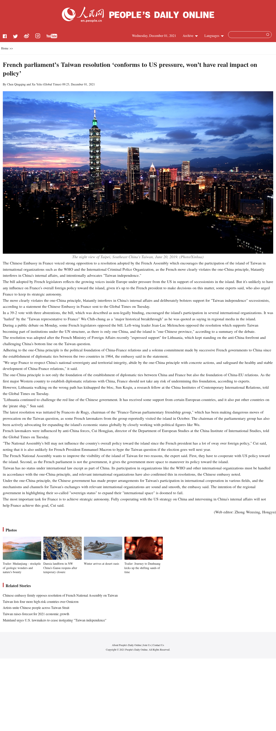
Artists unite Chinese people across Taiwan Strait (36, 607)
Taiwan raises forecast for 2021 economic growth (36, 614)
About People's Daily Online (126, 645)
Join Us (147, 645)
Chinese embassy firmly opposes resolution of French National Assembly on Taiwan (60, 595)
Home (4, 48)
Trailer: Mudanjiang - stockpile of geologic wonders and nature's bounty (22, 567)
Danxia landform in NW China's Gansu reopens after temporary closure (60, 567)
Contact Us (158, 645)
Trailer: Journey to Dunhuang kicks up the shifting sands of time (142, 567)
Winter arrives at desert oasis (101, 563)
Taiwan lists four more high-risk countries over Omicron (40, 601)
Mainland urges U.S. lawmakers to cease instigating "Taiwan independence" (55, 620)
